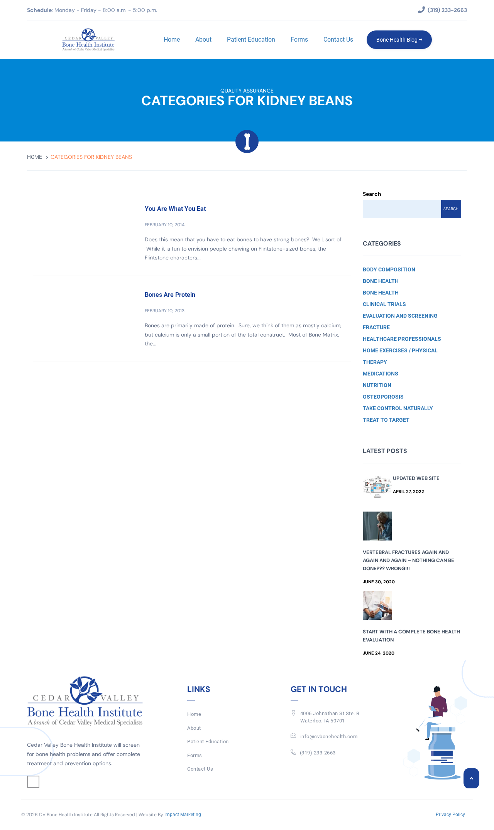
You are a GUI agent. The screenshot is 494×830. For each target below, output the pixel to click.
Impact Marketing (182, 814)
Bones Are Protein (170, 294)
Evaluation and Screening (400, 316)
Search (372, 193)
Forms (299, 39)
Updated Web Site (416, 478)
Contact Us (338, 39)
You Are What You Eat (175, 208)
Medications (380, 373)
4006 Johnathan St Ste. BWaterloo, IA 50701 (330, 717)
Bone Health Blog (397, 40)
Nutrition (377, 385)
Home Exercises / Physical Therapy (400, 356)
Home (172, 39)
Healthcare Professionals (402, 339)
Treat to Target (386, 420)
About (203, 39)
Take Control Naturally (398, 408)
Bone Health (381, 281)
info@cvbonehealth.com (329, 736)
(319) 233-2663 (318, 753)
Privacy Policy (450, 814)
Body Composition (389, 269)
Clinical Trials (384, 304)
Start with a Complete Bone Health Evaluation (411, 635)
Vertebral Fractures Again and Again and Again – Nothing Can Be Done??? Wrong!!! (408, 560)
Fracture (376, 327)
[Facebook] (33, 782)
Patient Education (251, 39)
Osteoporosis (383, 397)
